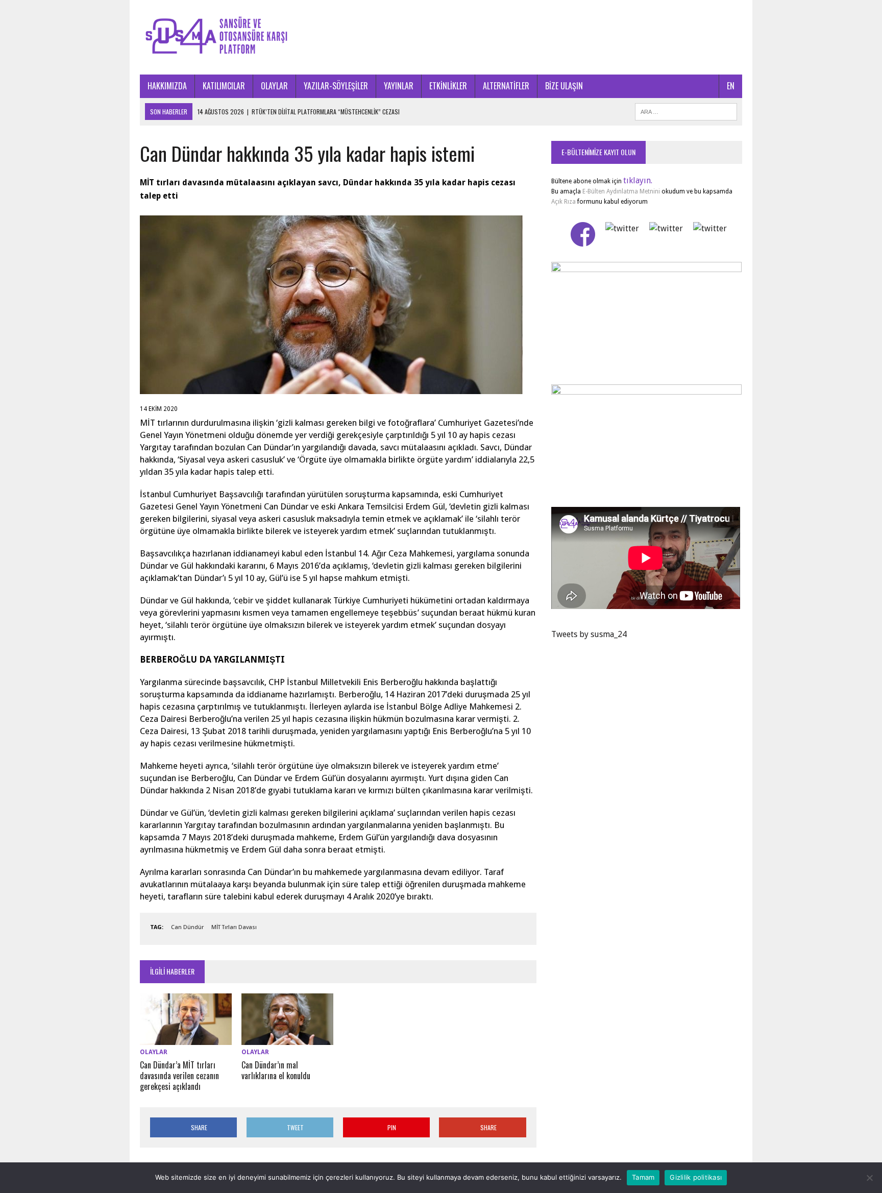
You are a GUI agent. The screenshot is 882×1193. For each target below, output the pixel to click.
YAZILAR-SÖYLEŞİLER (336, 86)
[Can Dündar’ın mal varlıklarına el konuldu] (287, 1038)
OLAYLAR (274, 86)
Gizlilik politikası (696, 1177)
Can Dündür (187, 927)
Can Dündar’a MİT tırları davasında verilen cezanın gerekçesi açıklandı (179, 1075)
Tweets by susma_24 (589, 634)
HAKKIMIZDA (167, 86)
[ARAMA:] (686, 110)
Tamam (643, 1177)
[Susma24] (441, 37)
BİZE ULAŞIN (564, 86)
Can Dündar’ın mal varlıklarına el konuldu (275, 1070)
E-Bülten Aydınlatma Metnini (621, 191)
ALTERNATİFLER (506, 86)
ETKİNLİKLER (448, 86)
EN (730, 86)
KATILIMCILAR (224, 86)
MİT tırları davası (234, 927)
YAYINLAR (398, 86)
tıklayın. (637, 180)
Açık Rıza (563, 201)
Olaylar (153, 1052)
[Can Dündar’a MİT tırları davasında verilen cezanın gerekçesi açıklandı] (186, 1038)
